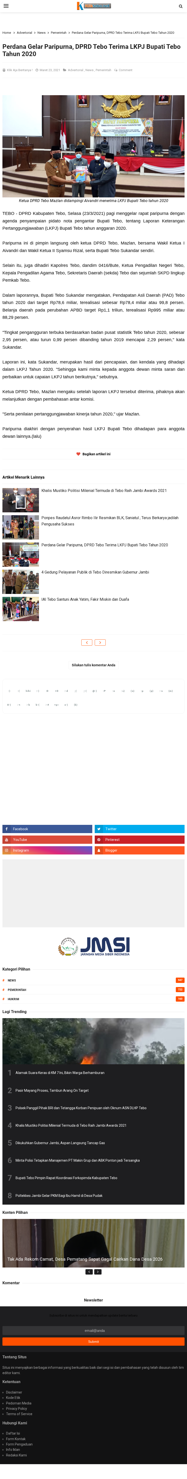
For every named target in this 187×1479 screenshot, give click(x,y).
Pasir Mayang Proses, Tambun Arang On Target (52, 1090)
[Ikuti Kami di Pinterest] (140, 840)
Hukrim (13, 999)
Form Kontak (16, 1439)
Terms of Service (19, 1414)
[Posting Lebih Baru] (86, 642)
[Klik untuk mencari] (180, 6)
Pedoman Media (18, 1403)
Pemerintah (104, 70)
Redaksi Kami (16, 1455)
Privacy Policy (16, 1409)
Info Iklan (13, 1450)
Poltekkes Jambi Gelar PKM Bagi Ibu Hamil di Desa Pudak (59, 1196)
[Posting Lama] (100, 642)
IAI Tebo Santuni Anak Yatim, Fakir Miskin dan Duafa (85, 599)
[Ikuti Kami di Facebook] (47, 829)
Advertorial (76, 70)
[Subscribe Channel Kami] (47, 840)
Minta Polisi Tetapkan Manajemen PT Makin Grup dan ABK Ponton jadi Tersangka (78, 1160)
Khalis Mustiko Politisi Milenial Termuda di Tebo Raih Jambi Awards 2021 (104, 490)
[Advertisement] (93, 893)
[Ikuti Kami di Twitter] (140, 829)
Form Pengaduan (19, 1444)
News (89, 70)
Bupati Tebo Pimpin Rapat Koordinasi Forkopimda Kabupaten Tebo (66, 1178)
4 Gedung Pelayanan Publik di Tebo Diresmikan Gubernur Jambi (95, 572)
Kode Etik (13, 1398)
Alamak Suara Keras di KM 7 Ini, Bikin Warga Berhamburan (60, 1073)
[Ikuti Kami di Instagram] (47, 850)
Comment (126, 70)
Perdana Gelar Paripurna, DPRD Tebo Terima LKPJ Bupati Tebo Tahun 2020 (104, 545)
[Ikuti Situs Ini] (140, 850)
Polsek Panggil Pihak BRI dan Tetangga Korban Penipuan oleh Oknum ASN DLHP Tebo (81, 1108)
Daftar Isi (13, 1433)
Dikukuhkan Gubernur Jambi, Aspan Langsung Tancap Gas (60, 1143)
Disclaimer (14, 1392)
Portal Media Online (93, 1471)
